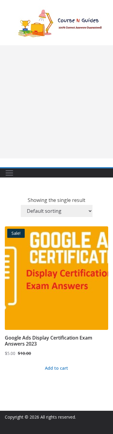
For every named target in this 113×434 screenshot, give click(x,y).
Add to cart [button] (56, 368)
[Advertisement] (56, 101)
